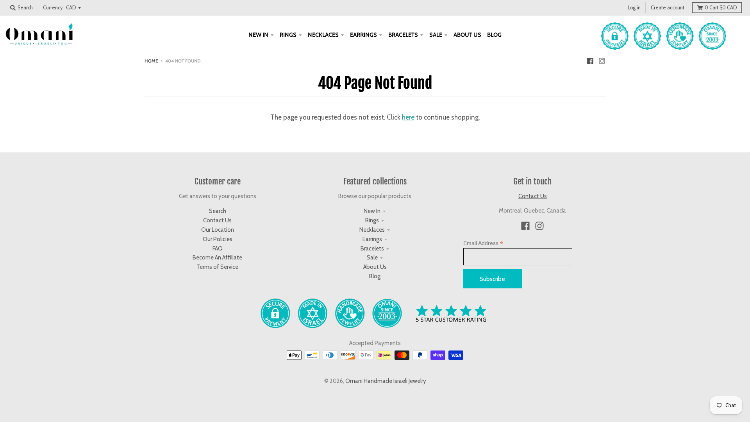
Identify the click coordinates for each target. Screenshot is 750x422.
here (408, 117)
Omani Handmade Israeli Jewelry (385, 380)
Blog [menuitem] (494, 34)
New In (372, 211)
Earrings (372, 239)
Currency (52, 8)
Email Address (483, 243)
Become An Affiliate (217, 257)
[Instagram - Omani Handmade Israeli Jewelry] (601, 60)
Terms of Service (217, 266)
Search (217, 211)
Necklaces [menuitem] (323, 34)
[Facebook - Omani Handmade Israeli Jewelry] (590, 60)
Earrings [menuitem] (363, 34)
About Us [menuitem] (467, 34)
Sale (372, 257)
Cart (721, 8)
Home (151, 61)
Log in (634, 8)
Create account (667, 8)
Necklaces (372, 229)
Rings (372, 220)
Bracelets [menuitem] (403, 34)
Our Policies (217, 239)
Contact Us (217, 220)
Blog (374, 276)
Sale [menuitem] (435, 34)
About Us (375, 266)
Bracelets (372, 248)
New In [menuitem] (258, 34)
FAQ (217, 248)
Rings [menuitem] (288, 34)
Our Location (217, 229)
